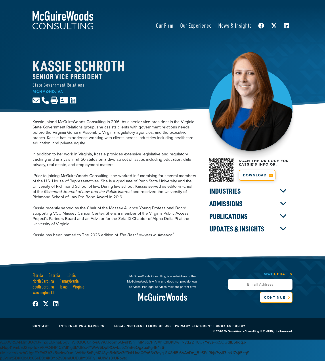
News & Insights (235, 25)
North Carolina (43, 281)
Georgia (54, 275)
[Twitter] (48, 304)
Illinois (70, 275)
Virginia (78, 287)
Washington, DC (43, 292)
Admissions (226, 203)
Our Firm (165, 25)
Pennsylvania (69, 281)
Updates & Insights (236, 228)
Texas (63, 287)
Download (255, 175)
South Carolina (43, 287)
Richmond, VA (47, 91)
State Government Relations (58, 85)
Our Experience (196, 25)
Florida (37, 275)
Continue (274, 297)
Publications (228, 216)
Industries (225, 191)
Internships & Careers (81, 326)
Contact (40, 326)
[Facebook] (37, 304)
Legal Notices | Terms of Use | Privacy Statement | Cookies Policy (180, 326)
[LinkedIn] (55, 304)
